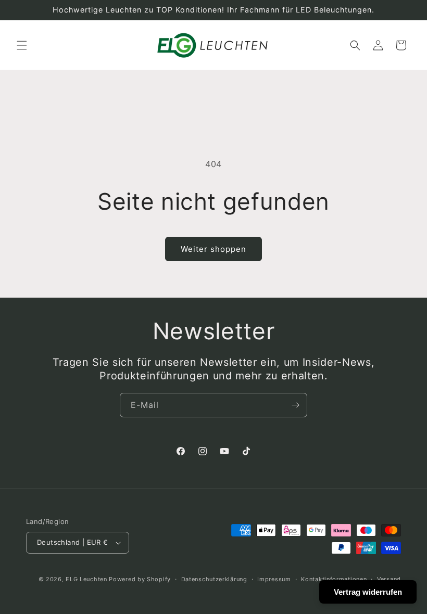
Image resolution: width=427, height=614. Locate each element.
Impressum (274, 579)
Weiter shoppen (213, 249)
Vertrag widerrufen (368, 591)
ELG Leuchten (86, 579)
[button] (21, 45)
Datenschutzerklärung (214, 579)
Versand (389, 579)
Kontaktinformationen (334, 579)
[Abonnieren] (295, 405)
